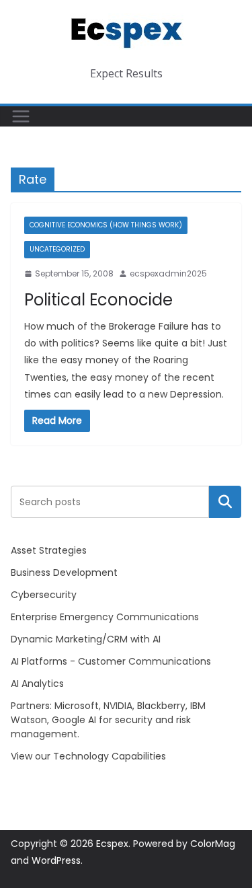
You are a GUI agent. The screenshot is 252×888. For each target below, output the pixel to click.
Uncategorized (57, 249)
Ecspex (112, 843)
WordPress (56, 860)
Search (225, 501)
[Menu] (21, 116)
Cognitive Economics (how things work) (106, 225)
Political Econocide (98, 300)
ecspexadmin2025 (168, 273)
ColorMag (212, 843)
